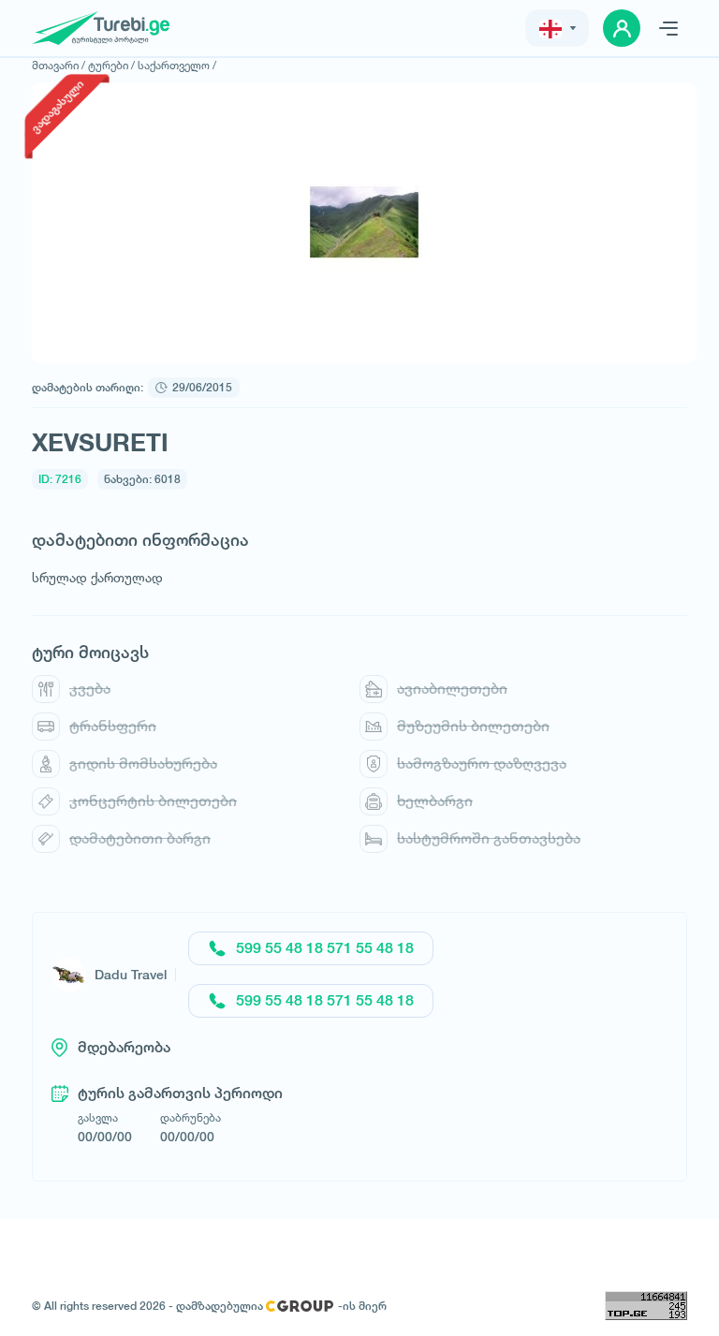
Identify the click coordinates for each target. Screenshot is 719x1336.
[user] (621, 28)
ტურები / (111, 65)
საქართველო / (177, 65)
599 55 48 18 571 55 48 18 (325, 948)
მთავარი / (58, 65)
